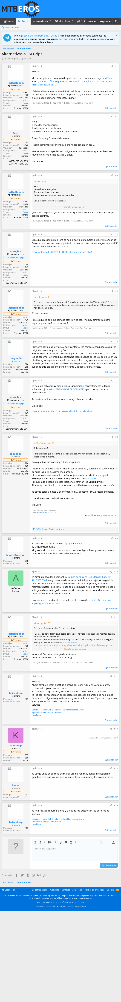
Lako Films (36, 715)
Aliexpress (90, 478)
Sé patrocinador (39, 889)
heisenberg (16, 693)
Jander (16, 785)
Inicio (11, 21)
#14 (116, 768)
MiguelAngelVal (15, 554)
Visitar (25, 100)
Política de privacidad (94, 889)
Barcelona (23, 97)
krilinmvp (16, 745)
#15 (116, 805)
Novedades (42, 21)
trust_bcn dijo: (40, 297)
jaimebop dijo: (40, 623)
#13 (116, 728)
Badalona (24, 269)
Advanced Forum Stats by (60, 906)
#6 (116, 341)
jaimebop (16, 453)
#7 (116, 380)
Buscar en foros (12, 27)
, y (50, 529)
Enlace (25, 103)
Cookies (110, 889)
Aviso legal (77, 889)
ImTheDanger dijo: (42, 443)
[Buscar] (116, 21)
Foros (25, 21)
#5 (116, 291)
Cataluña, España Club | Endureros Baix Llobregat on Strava (58, 709)
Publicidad (54, 889)
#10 (116, 571)
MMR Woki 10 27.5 (48, 512)
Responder (112, 108)
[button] (50, 20)
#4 (116, 234)
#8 (116, 437)
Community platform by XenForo (61, 902)
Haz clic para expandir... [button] (75, 207)
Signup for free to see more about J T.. (48, 712)
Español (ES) (10, 889)
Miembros (64, 21)
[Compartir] (112, 66)
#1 (116, 66)
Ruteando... (23, 148)
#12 (116, 676)
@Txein (109, 77)
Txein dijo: (38, 181)
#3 (116, 175)
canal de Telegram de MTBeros (40, 35)
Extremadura (22, 468)
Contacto (65, 889)
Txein (16, 133)
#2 (116, 116)
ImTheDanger (10, 58)
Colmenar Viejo (21, 369)
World (25, 760)
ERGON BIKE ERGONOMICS (71, 389)
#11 (116, 617)
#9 (116, 538)
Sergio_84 (16, 358)
